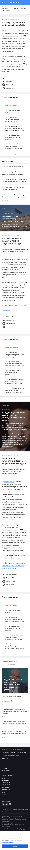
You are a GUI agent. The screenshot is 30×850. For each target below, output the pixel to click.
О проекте (5, 758)
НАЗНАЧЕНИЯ (5, 780)
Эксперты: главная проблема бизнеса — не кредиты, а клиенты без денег (13, 565)
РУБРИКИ (4, 768)
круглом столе (9, 481)
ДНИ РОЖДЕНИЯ (6, 784)
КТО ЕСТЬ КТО (5, 778)
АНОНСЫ (4, 795)
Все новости (7, 200)
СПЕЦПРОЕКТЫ (6, 789)
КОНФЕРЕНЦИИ (6, 797)
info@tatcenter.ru (6, 801)
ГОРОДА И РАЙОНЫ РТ (8, 775)
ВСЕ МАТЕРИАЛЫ (6, 764)
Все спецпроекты (8, 664)
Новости (4, 19)
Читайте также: (12, 106)
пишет (22, 275)
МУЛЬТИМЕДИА (6, 770)
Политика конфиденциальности (10, 755)
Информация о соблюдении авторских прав (14, 752)
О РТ (3, 773)
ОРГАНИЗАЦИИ (6, 782)
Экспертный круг (9, 661)
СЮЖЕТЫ (4, 766)
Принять (15, 846)
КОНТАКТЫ (5, 761)
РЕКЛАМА (4, 792)
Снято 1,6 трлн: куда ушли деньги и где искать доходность (14, 308)
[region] (15, 840)
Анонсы (4, 6)
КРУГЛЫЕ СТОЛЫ (6, 787)
